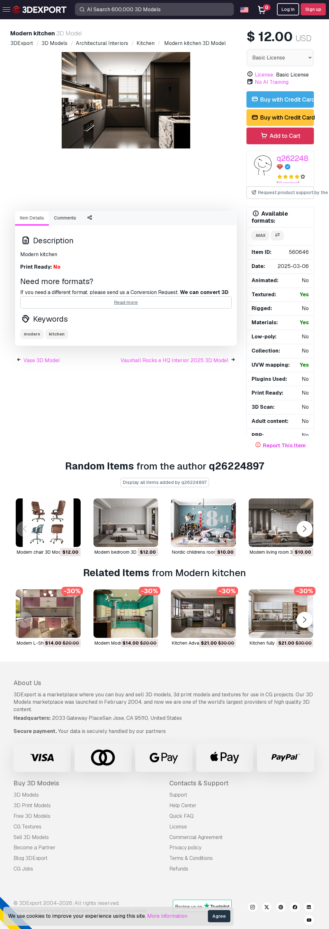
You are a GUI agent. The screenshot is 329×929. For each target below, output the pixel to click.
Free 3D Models (31, 816)
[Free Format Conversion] (277, 235)
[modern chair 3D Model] (48, 522)
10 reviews (288, 183)
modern (32, 334)
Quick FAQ (181, 816)
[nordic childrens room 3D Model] (203, 522)
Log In (288, 9)
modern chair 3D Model (41, 552)
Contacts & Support (198, 783)
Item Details (32, 218)
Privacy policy (185, 847)
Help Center (183, 805)
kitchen (57, 334)
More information (167, 916)
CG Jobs (23, 868)
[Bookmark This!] (71, 537)
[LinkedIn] (309, 908)
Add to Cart (284, 135)
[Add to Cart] (58, 537)
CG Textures (27, 826)
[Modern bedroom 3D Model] (125, 522)
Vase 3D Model (41, 360)
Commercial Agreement (196, 837)
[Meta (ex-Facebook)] (295, 908)
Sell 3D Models (31, 837)
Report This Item (284, 445)
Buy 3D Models (36, 783)
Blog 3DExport (30, 858)
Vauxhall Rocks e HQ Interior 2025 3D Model (174, 360)
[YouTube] (309, 921)
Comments (65, 218)
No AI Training (272, 82)
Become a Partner (34, 847)
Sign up (313, 9)
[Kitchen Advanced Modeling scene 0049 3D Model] (203, 613)
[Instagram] (252, 908)
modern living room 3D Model (280, 552)
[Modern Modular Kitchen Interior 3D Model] (125, 613)
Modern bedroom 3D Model (122, 552)
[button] (304, 529)
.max (260, 235)
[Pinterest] (280, 908)
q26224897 (297, 158)
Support (178, 794)
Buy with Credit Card (286, 99)
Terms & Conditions (191, 858)
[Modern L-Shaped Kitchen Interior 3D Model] (48, 613)
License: (265, 74)
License (178, 826)
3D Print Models (32, 805)
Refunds (178, 868)
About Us (27, 683)
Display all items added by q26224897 (165, 482)
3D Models (26, 794)
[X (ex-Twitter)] (266, 908)
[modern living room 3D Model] (281, 522)
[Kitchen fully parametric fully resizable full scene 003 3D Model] (281, 613)
